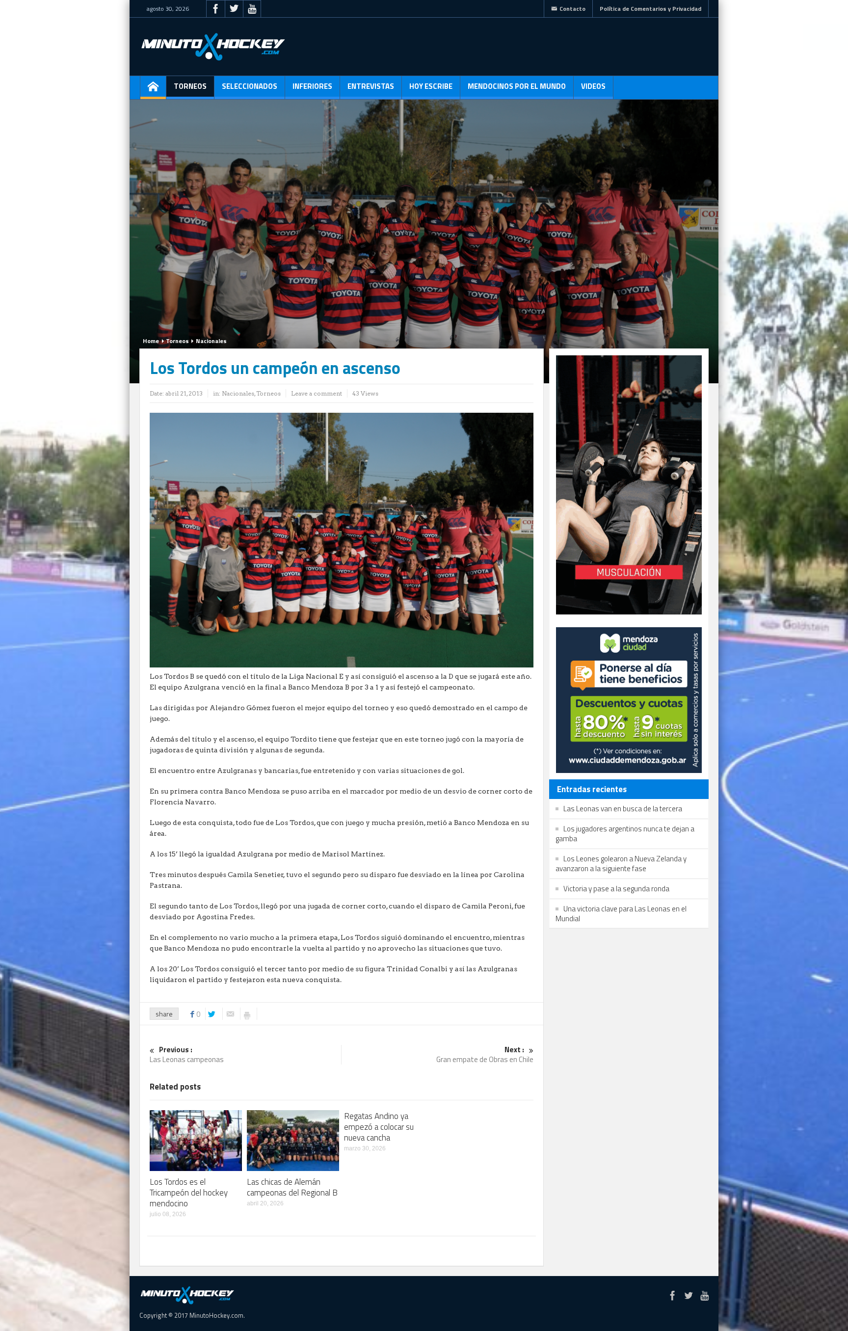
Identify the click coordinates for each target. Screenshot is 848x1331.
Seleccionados (249, 86)
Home (151, 341)
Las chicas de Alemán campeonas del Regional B (292, 1187)
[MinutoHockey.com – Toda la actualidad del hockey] (213, 47)
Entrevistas (370, 86)
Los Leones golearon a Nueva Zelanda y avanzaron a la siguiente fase (621, 863)
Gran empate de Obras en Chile (484, 1055)
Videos (593, 86)
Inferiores (312, 86)
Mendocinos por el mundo (517, 86)
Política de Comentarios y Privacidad (650, 8)
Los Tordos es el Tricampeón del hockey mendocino (189, 1192)
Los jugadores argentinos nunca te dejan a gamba (625, 833)
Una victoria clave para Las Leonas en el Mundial (621, 913)
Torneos (190, 86)
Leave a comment (316, 393)
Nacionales (211, 341)
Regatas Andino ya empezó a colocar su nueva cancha (379, 1127)
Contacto (572, 8)
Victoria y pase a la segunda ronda (616, 888)
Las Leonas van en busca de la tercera (622, 808)
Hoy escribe (430, 86)
